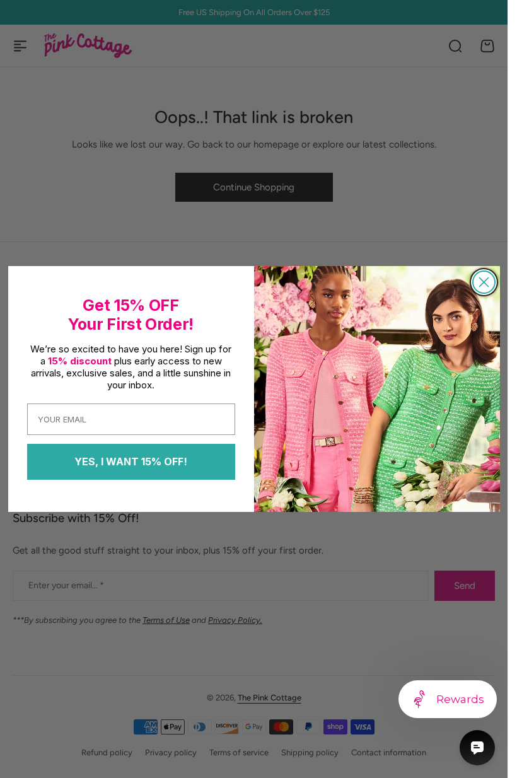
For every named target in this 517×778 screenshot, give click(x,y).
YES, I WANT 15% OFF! (130, 461)
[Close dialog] (484, 282)
